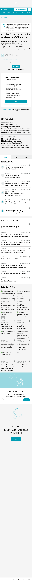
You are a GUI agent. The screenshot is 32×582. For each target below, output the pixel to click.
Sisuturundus (8, 136)
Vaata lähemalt (7, 109)
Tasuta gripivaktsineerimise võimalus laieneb (22, 326)
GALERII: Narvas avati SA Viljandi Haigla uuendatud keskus (8, 326)
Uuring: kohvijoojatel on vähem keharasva (14, 273)
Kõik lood (9, 13)
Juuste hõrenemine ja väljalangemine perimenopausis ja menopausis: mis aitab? (15, 193)
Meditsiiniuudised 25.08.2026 (10, 259)
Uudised (3, 122)
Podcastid (25, 13)
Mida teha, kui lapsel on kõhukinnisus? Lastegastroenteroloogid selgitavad (11, 141)
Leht (2, 256)
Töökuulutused (21, 361)
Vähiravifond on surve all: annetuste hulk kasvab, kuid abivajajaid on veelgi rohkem (14, 212)
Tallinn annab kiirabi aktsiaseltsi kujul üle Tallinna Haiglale (7, 345)
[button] (12, 399)
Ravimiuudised (17, 13)
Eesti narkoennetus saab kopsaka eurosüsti (10, 125)
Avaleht (3, 13)
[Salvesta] (30, 165)
